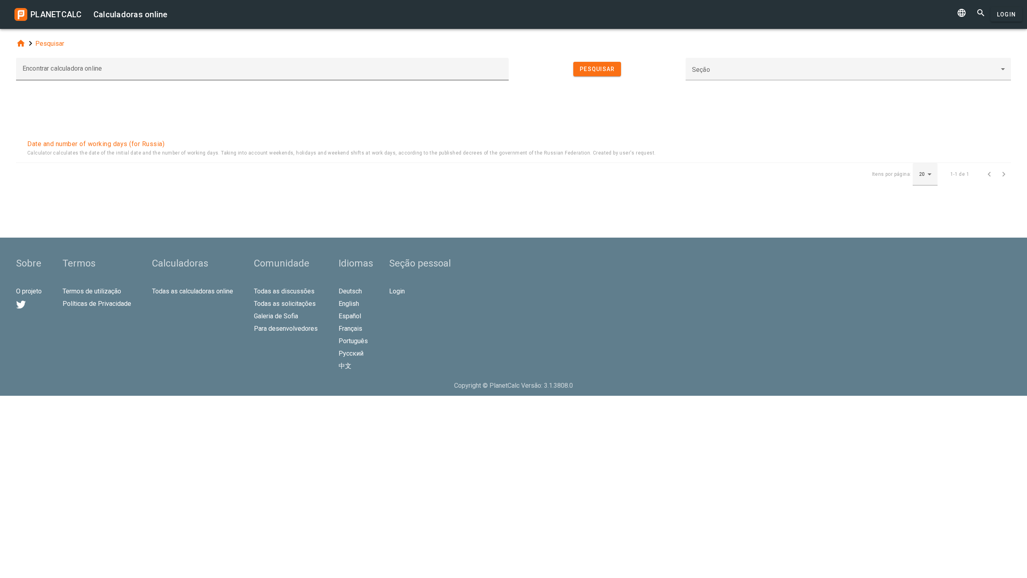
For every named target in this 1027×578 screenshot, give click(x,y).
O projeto (29, 291)
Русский (351, 353)
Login (1006, 14)
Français (350, 328)
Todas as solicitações (285, 303)
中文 (345, 366)
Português (353, 341)
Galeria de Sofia (276, 316)
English (349, 303)
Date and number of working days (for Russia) (95, 144)
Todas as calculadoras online (192, 291)
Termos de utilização (92, 291)
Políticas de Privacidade (97, 303)
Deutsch (350, 291)
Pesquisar (49, 43)
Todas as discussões (284, 291)
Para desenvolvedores (286, 328)
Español (350, 316)
